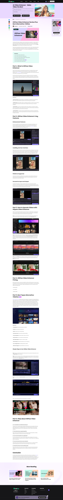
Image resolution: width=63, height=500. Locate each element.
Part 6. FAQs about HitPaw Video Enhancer (20, 61)
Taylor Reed (15, 26)
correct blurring (19, 72)
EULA (32, 494)
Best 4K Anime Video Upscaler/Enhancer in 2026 (46, 479)
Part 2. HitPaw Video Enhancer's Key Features (20, 56)
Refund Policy (33, 493)
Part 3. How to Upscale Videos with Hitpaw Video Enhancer (22, 57)
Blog (38, 1)
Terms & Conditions (34, 492)
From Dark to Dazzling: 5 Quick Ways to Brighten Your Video (15, 479)
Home (14, 19)
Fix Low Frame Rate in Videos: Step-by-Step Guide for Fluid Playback (30, 479)
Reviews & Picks (18, 19)
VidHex (37, 455)
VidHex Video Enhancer (16, 299)
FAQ (25, 493)
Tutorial (35, 1)
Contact (26, 492)
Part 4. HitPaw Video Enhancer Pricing (19, 58)
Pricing (31, 1)
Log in (48, 1)
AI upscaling (32, 126)
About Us (33, 489)
